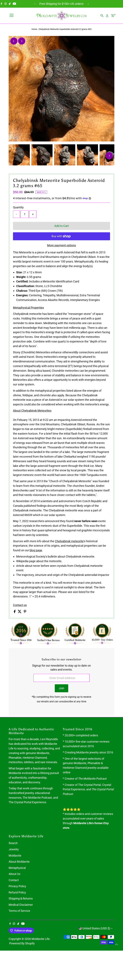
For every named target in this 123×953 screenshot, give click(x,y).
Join (61, 688)
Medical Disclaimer (21, 904)
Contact (14, 880)
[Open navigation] (11, 16)
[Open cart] (112, 15)
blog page (36, 550)
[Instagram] (5, 4)
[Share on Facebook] (15, 612)
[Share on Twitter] (20, 612)
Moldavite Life (41, 939)
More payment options (61, 245)
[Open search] (102, 15)
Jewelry (14, 849)
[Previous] (35, 4)
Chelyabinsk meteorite (69, 541)
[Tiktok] (9, 4)
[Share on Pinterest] (25, 612)
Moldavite (15, 855)
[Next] (88, 4)
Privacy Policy (17, 886)
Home (34, 29)
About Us (14, 874)
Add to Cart (61, 226)
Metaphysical (17, 867)
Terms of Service (19, 910)
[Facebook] (1, 4)
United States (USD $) (96, 928)
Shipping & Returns (21, 898)
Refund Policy (17, 892)
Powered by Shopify (22, 943)
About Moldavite (19, 861)
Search (13, 843)
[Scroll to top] (116, 944)
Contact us (20, 605)
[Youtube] (14, 4)
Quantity (18, 207)
